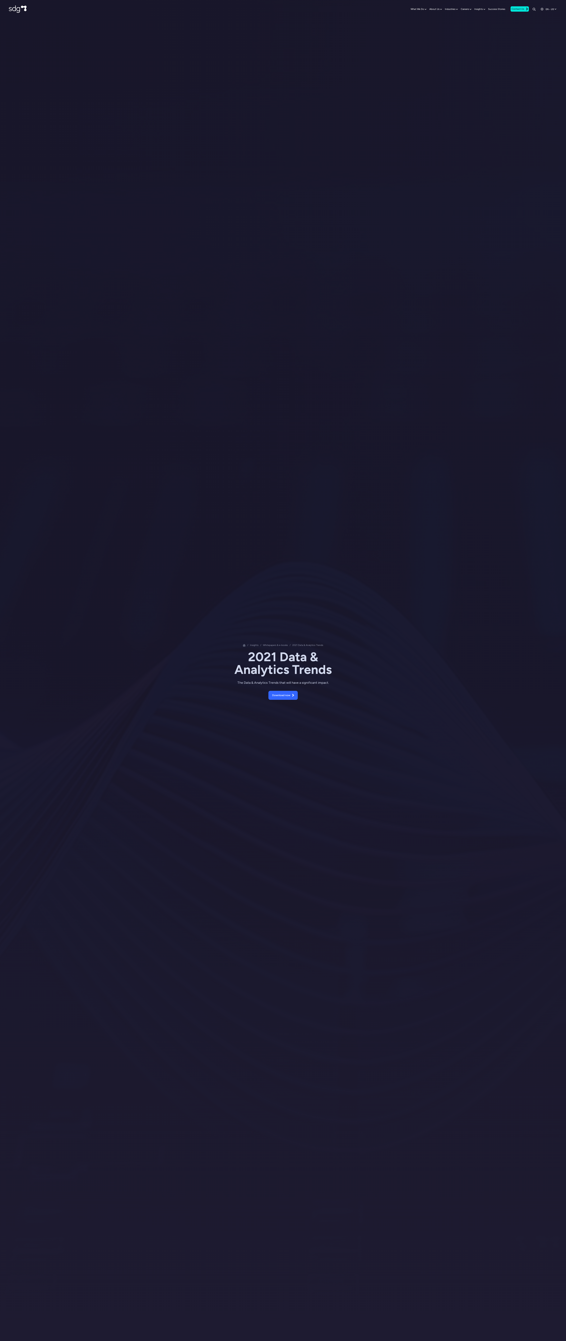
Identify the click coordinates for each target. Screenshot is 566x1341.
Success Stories (496, 9)
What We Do (417, 9)
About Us (434, 9)
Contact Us (517, 9)
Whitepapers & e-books (275, 645)
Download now (281, 695)
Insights (478, 9)
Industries (450, 9)
